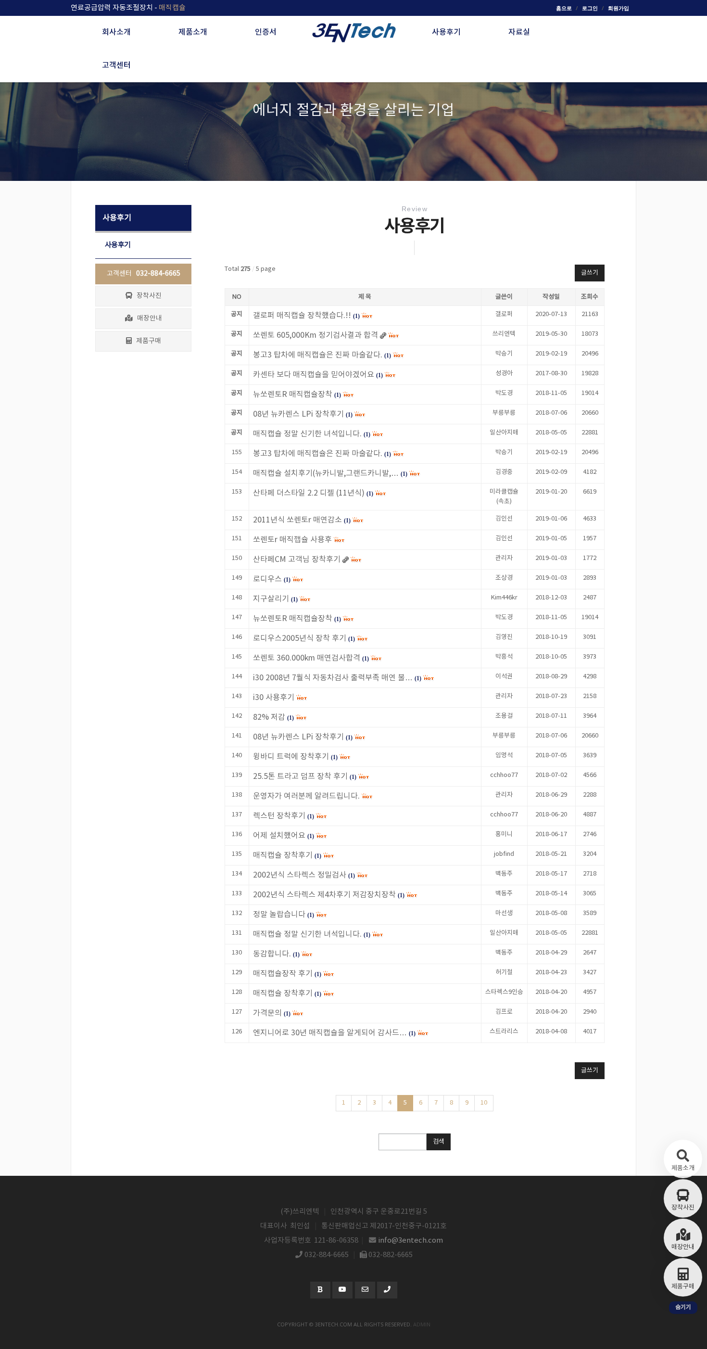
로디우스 (267, 579)
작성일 (551, 297)
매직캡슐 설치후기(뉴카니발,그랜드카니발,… (326, 473)
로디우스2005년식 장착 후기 (299, 638)
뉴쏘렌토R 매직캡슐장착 (292, 618)
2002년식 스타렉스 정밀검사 (299, 875)
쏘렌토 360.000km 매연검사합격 (306, 658)
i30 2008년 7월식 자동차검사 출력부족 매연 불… (333, 678)
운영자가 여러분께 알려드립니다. (306, 796)
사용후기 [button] (446, 32)
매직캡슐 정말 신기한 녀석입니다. (307, 934)
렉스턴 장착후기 (279, 816)
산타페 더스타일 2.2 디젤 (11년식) (309, 493)
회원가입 (618, 8)
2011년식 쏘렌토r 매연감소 (297, 520)
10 (483, 1103)
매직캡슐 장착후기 (283, 855)
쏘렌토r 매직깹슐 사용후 (292, 539)
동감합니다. (272, 954)
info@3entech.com (411, 1240)
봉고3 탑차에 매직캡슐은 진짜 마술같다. (317, 453)
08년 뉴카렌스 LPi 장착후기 (298, 737)
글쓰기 (589, 273)
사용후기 (118, 245)
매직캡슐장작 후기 (283, 973)
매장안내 (147, 318)
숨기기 (683, 1307)
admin (421, 1324)
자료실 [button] (519, 32)
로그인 (590, 8)
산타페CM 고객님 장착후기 (297, 559)
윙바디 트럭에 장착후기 (291, 756)
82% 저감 (269, 717)
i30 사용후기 (273, 697)
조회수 (589, 297)
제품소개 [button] (192, 32)
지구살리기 (271, 599)
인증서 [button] (266, 32)
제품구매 (146, 341)
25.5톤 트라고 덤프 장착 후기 (300, 776)
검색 (438, 1141)
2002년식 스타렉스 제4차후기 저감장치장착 (324, 895)
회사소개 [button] (116, 32)
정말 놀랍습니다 (279, 914)
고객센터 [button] (116, 65)
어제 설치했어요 (279, 835)
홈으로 (564, 8)
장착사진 (147, 296)
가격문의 (267, 1013)
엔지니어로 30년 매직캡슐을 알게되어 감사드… (330, 1033)
